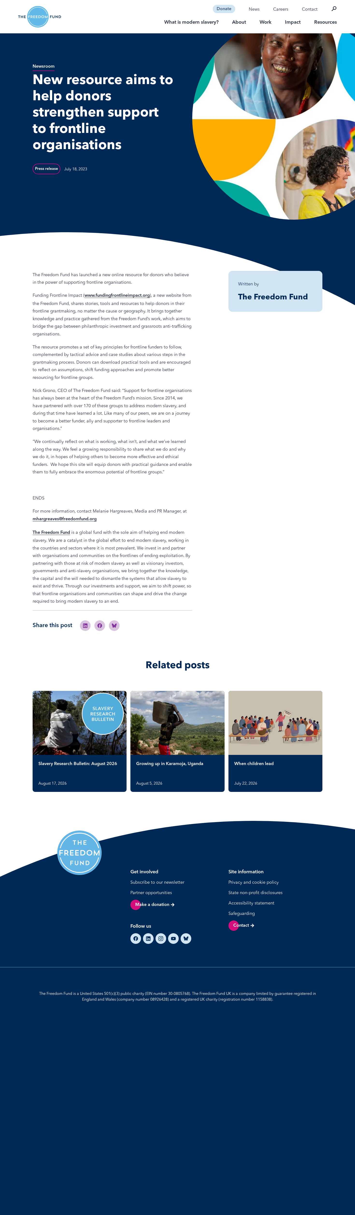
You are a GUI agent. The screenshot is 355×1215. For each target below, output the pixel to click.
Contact (310, 9)
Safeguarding (241, 913)
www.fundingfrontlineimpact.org (117, 295)
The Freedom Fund (51, 532)
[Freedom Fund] (39, 17)
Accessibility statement (251, 903)
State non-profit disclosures (255, 892)
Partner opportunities (151, 892)
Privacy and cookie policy (253, 882)
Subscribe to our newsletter (157, 882)
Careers (280, 9)
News (254, 9)
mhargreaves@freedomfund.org (65, 519)
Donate (224, 9)
